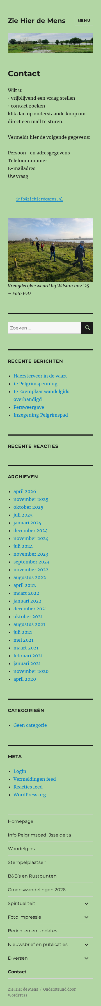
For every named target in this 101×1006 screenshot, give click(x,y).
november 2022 (31, 569)
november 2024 (31, 538)
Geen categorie (30, 725)
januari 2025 (27, 522)
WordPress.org (29, 794)
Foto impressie (24, 917)
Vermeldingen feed (34, 779)
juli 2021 (22, 632)
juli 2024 (23, 546)
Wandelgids (21, 848)
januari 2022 (27, 601)
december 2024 (30, 530)
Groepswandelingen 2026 (37, 889)
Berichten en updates (32, 930)
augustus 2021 (29, 624)
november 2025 (31, 499)
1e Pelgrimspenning (35, 383)
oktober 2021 (28, 616)
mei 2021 (23, 640)
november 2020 (31, 671)
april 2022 (24, 585)
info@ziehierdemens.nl (39, 199)
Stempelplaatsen (27, 862)
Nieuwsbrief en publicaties (38, 944)
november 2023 (30, 554)
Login (19, 771)
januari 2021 (27, 663)
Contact (17, 971)
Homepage (20, 821)
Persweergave (28, 407)
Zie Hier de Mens (36, 21)
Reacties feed (28, 787)
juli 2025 (23, 515)
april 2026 (24, 491)
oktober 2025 (28, 507)
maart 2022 (26, 593)
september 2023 (31, 562)
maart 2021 (25, 648)
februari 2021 (28, 655)
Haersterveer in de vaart (40, 376)
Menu (84, 20)
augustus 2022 (29, 577)
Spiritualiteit (21, 903)
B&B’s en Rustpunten (32, 876)
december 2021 (30, 608)
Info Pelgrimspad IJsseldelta (39, 835)
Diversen (18, 958)
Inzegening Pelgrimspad (40, 415)
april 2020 (24, 679)
